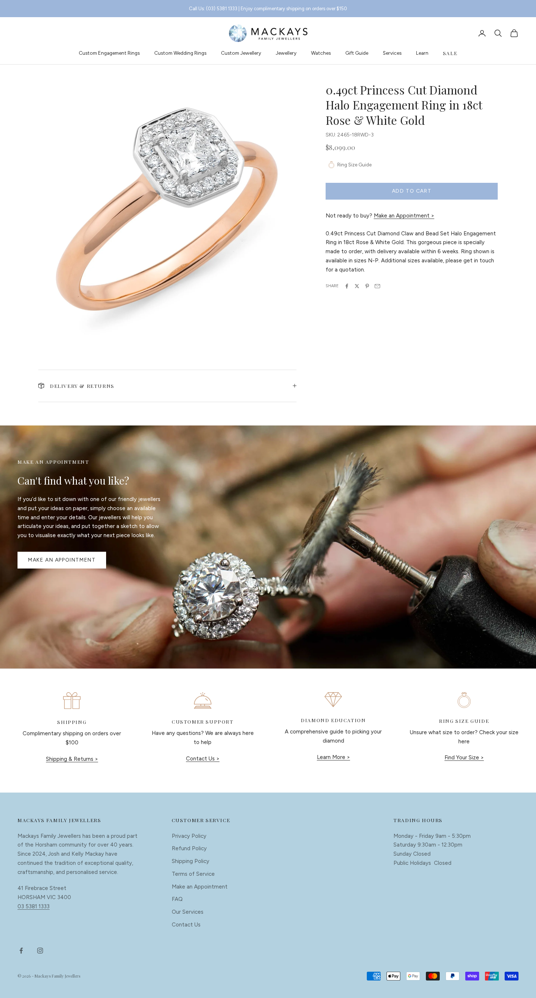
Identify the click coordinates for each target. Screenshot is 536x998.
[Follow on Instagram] (40, 950)
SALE (450, 53)
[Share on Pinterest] (367, 286)
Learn (422, 53)
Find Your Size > (464, 757)
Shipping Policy (190, 861)
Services (392, 53)
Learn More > (333, 757)
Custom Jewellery (241, 53)
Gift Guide (356, 53)
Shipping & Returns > (72, 759)
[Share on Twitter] (357, 286)
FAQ (177, 899)
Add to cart (412, 191)
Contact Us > (203, 758)
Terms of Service (193, 874)
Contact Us (186, 924)
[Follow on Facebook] (21, 950)
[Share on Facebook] (347, 286)
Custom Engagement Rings (109, 53)
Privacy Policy (189, 836)
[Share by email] (377, 286)
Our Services (187, 912)
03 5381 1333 (34, 906)
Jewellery (286, 53)
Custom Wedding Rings (180, 53)
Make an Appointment (62, 560)
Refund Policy (189, 848)
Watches (321, 53)
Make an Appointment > (404, 215)
